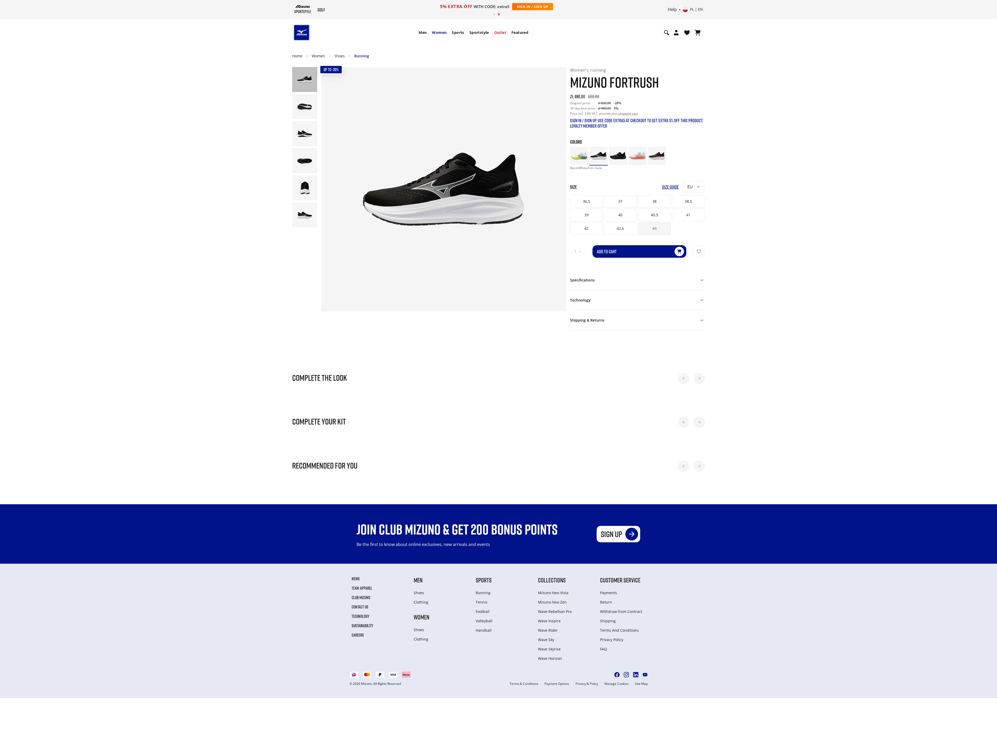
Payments (608, 592)
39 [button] (586, 214)
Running (361, 55)
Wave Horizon (550, 658)
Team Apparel (362, 588)
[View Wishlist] (687, 32)
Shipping (608, 620)
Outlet (500, 32)
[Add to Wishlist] (699, 251)
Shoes (339, 55)
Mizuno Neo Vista (553, 592)
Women (439, 32)
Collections (552, 580)
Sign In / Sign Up (532, 6)
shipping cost (628, 113)
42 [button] (586, 228)
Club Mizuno (361, 597)
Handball (484, 630)
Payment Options (557, 684)
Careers (358, 635)
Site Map (641, 684)
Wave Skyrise (549, 649)
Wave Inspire (549, 620)
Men (423, 32)
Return (606, 602)
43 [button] (654, 228)
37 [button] (620, 201)
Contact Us (360, 607)
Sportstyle (479, 32)
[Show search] (666, 32)
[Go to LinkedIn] (635, 674)
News (356, 578)
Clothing (421, 602)
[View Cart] (697, 32)
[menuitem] (422, 32)
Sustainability (362, 625)
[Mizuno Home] (302, 9)
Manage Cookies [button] (616, 684)
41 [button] (688, 214)
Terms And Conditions (619, 630)
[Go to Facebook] (617, 674)
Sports (458, 32)
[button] (683, 378)
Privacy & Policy (587, 684)
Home (297, 55)
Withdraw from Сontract (621, 611)
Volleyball (484, 620)
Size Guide (670, 187)
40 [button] (620, 214)
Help (672, 10)
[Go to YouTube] (645, 674)
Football (483, 611)
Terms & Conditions (524, 684)
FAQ (603, 649)
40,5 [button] (654, 214)
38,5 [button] (688, 201)
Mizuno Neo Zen (552, 602)
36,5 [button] (586, 201)
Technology (360, 616)
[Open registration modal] (676, 32)
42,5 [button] (620, 228)
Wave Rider (548, 630)
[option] (579, 155)
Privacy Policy (611, 639)
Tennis (481, 602)
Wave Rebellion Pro (555, 611)
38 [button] (654, 201)
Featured (519, 32)
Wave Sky (546, 639)
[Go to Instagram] (626, 674)
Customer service (620, 580)
